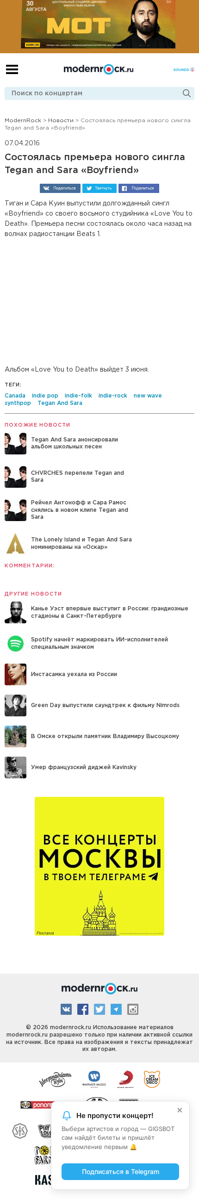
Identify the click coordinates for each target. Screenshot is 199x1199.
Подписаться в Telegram (120, 1171)
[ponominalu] (47, 1104)
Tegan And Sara (59, 403)
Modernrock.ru (98, 69)
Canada (15, 395)
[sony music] (125, 1078)
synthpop (18, 403)
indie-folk (78, 395)
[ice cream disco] (152, 1078)
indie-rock (113, 395)
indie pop (45, 395)
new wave (148, 395)
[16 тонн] (55, 1078)
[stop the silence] (20, 1129)
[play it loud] (47, 1129)
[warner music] (94, 1078)
